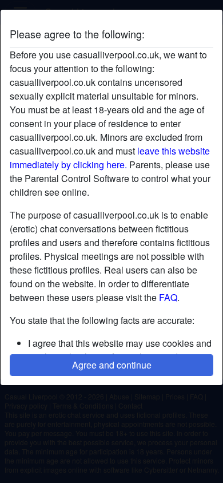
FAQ (168, 297)
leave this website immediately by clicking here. (110, 157)
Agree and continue (112, 364)
